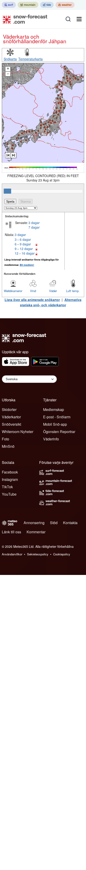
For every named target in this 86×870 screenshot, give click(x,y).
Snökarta (10, 59)
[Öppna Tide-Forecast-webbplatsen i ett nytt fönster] (47, 5)
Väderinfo (51, 439)
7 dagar (34, 227)
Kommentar (36, 531)
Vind (33, 291)
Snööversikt (11, 424)
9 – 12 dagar (24, 248)
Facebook (10, 472)
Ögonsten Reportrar (59, 431)
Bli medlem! (27, 265)
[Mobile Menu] (79, 19)
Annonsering (34, 522)
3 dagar (34, 222)
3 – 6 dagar (23, 239)
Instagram (10, 479)
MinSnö (8, 446)
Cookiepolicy (61, 554)
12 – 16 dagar (25, 253)
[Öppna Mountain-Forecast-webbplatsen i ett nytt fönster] (28, 5)
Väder (53, 291)
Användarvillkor (12, 554)
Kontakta (70, 522)
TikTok (7, 486)
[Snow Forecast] (23, 19)
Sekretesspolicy (37, 554)
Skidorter (9, 409)
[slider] (7, 191)
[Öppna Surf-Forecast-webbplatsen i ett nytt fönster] (9, 5)
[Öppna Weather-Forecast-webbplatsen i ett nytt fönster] (65, 5)
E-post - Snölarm (56, 416)
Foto (5, 439)
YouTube (9, 494)
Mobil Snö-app (55, 424)
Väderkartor (11, 416)
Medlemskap (53, 409)
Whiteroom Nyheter (17, 431)
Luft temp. (73, 291)
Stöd (54, 522)
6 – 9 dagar (23, 244)
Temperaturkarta (30, 59)
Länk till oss (11, 531)
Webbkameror (13, 291)
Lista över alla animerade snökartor (32, 299)
